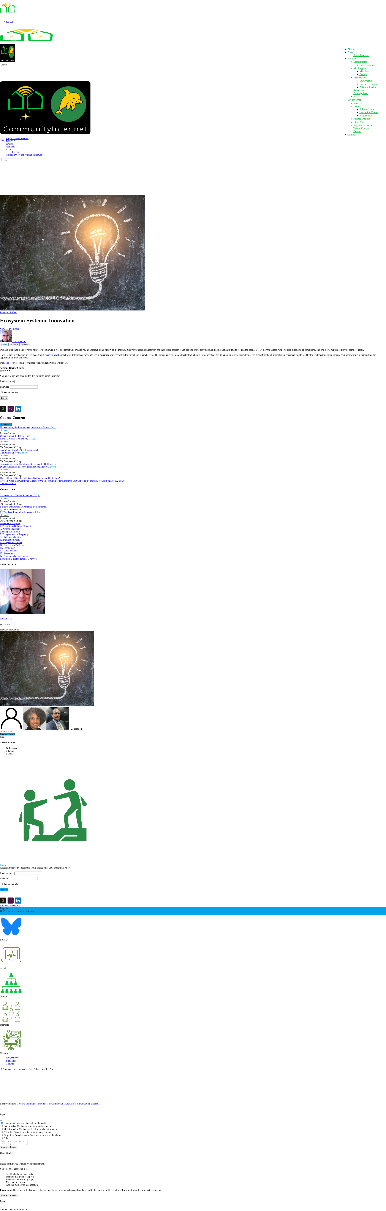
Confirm (13, 1195)
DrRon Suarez (6, 619)
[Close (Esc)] (1, 1120)
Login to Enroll (7, 734)
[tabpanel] (193, 354)
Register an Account (9, 913)
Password (4, 386)
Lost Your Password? (10, 905)
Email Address (7, 381)
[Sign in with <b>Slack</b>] (11, 409)
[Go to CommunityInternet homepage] (26, 42)
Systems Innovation (52, 355)
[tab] (4, 344)
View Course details (9, 329)
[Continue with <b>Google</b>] (3, 409)
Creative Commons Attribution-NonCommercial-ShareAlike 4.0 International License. (58, 1103)
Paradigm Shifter (8, 312)
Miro (6, 362)
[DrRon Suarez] (22, 613)
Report (13, 1147)
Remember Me (10, 392)
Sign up (11, 140)
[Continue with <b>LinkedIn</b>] (18, 409)
